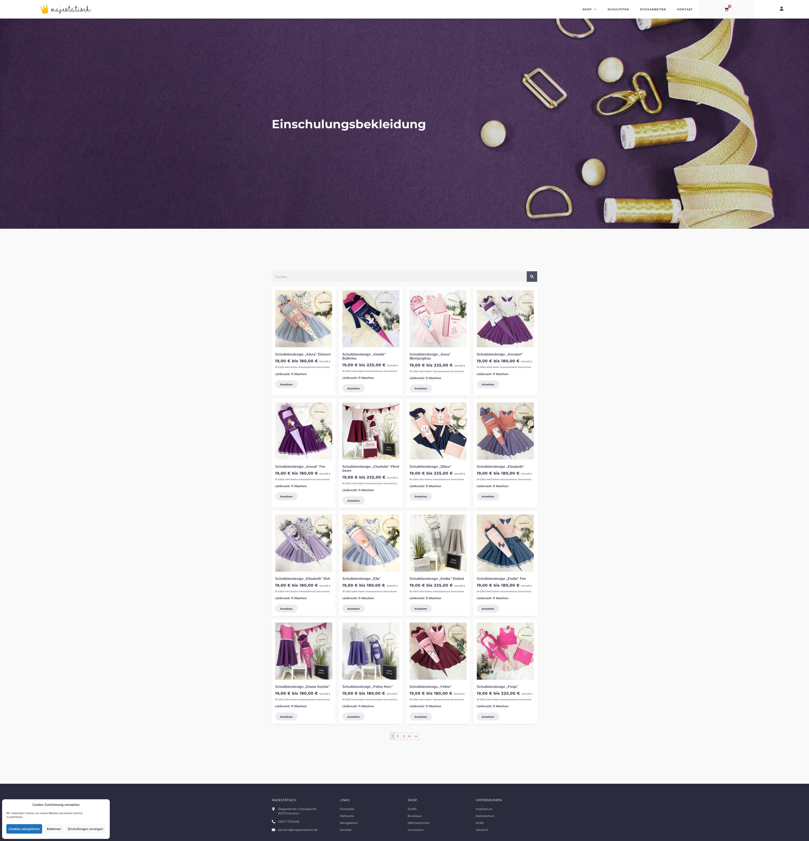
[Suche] (532, 276)
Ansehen (286, 384)
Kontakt (685, 9)
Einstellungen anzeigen (85, 829)
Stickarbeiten (653, 9)
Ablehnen (54, 829)
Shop (587, 9)
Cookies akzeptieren (24, 829)
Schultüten (618, 9)
